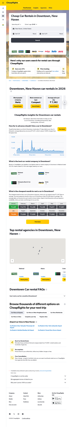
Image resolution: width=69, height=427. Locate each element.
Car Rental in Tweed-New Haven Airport (49, 330)
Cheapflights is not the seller (19, 376)
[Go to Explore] (3, 19)
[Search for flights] (3, 8)
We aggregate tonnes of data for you (22, 379)
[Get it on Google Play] (57, 398)
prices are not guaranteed (45, 370)
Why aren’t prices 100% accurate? (21, 382)
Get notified (55, 71)
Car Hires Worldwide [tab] (56, 312)
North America (16, 80)
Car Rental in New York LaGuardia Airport (50, 326)
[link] (18, 106)
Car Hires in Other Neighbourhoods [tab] (37, 312)
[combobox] (16, 24)
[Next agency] (63, 261)
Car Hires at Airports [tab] (17, 312)
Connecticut (33, 80)
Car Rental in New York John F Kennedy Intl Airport (22, 326)
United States (25, 80)
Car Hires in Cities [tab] (16, 316)
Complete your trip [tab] (30, 316)
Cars (10, 80)
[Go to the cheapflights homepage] (13, 3)
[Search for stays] (3, 12)
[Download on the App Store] (57, 402)
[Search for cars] (3, 16)
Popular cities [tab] (43, 316)
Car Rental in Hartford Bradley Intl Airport (22, 330)
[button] (3, 3)
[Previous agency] (12, 261)
